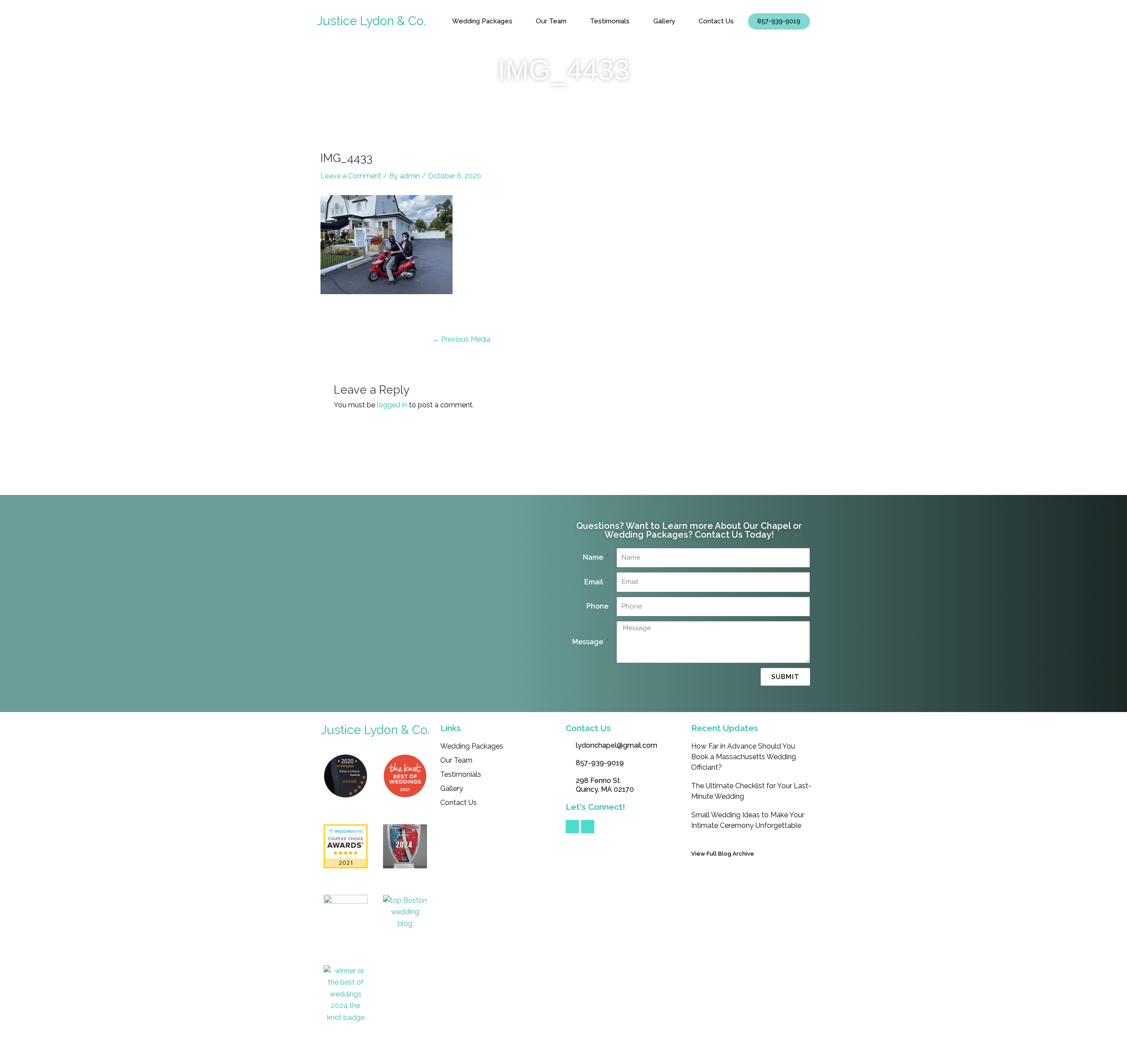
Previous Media (461, 339)
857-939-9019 (778, 21)
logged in (392, 405)
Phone (597, 606)
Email (594, 582)
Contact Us (716, 21)
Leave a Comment (350, 176)
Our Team (551, 21)
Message (588, 642)
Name (594, 557)
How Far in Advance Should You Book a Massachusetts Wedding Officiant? (743, 756)
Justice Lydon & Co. (371, 21)
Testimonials (610, 21)
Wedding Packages (482, 21)
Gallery (664, 21)
